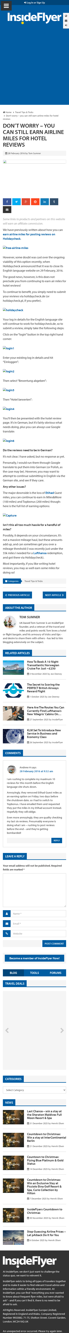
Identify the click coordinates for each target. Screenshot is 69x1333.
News (9, 1102)
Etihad (49, 493)
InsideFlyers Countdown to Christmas (44, 1211)
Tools (34, 973)
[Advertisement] (34, 68)
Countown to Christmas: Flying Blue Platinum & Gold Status (45, 1160)
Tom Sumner (29, 617)
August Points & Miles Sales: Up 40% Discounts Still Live (29, 1055)
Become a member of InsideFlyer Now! (34, 958)
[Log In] (66, 25)
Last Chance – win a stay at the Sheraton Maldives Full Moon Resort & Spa (44, 1114)
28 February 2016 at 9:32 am (36, 771)
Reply (57, 840)
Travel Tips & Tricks (34, 581)
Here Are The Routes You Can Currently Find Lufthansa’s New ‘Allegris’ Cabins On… (45, 710)
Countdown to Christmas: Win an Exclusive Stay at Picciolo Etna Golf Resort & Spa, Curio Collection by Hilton (44, 1186)
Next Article (53, 595)
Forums (55, 973)
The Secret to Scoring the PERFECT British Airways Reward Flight (43, 688)
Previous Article (18, 595)
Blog (13, 973)
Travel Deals (14, 983)
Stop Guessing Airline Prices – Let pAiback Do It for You (46, 1233)
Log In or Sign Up (35, 2)
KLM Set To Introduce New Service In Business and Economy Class (44, 733)
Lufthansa (40, 553)
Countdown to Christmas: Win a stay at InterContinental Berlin (46, 1137)
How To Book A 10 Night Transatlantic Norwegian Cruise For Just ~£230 (43, 665)
